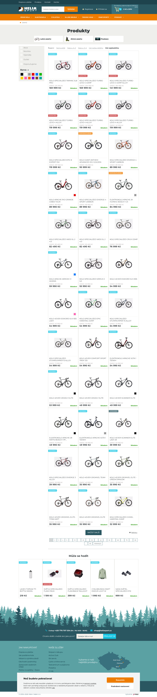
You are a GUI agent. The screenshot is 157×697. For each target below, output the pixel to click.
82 (90, 543)
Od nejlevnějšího (96, 48)
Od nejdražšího (112, 48)
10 (75, 540)
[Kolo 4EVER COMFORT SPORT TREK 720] (93, 343)
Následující (97, 543)
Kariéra (56, 2)
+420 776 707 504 (62, 631)
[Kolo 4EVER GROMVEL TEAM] (93, 462)
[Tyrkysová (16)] (41, 78)
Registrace (89, 9)
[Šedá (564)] (30, 74)
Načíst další (93, 532)
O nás (51, 671)
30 (92, 540)
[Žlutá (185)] (22, 78)
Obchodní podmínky (28, 662)
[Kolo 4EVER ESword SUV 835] (124, 263)
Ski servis (52, 658)
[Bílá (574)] (26, 74)
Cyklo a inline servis (57, 662)
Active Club (53, 655)
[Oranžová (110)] (30, 78)
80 (135, 540)
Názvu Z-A (82, 48)
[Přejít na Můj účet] (110, 9)
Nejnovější (60, 48)
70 (127, 540)
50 (109, 540)
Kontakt (48, 2)
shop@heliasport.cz (103, 631)
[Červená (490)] (33, 74)
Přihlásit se (102, 9)
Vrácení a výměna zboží (28, 658)
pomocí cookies (90, 683)
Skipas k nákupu (56, 652)
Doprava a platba (25, 2)
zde (53, 688)
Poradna (52, 668)
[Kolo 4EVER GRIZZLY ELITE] (93, 382)
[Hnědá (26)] (37, 78)
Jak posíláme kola (26, 655)
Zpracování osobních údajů (27, 666)
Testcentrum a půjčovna (59, 665)
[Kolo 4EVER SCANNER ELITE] (124, 382)
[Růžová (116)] (26, 78)
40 (101, 540)
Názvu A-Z (71, 48)
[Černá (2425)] (22, 74)
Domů (24, 23)
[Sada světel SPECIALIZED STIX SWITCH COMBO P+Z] (126, 573)
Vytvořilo (128, 694)
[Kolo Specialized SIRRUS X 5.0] (93, 263)
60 (118, 540)
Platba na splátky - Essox (29, 670)
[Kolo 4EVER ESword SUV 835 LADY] (63, 303)
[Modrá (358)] (37, 74)
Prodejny (38, 2)
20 (83, 540)
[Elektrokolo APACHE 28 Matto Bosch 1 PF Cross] (63, 422)
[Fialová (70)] (33, 78)
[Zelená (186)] (41, 74)
